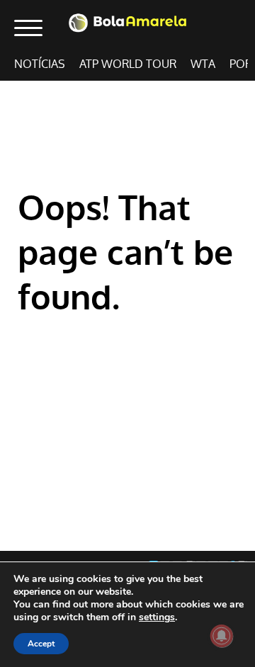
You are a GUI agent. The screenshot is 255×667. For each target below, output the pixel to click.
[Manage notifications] (221, 636)
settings (157, 617)
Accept (41, 643)
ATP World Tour (127, 64)
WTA (203, 64)
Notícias (39, 64)
